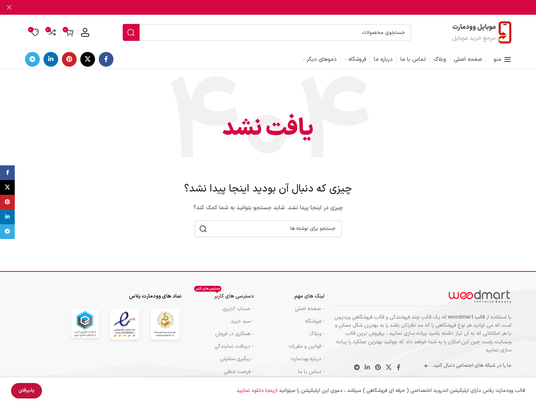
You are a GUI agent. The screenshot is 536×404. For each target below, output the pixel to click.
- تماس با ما (311, 372)
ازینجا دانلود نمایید (258, 390)
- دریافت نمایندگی (234, 346)
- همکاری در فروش (234, 334)
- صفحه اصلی (310, 309)
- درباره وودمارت (308, 359)
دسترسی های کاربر (225, 295)
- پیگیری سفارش (237, 359)
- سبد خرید (242, 321)
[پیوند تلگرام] (32, 59)
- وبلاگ (317, 334)
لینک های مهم (309, 296)
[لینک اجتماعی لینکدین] (50, 59)
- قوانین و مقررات (306, 346)
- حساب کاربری (238, 309)
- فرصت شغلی (239, 372)
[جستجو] (131, 32)
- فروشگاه (315, 321)
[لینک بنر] (268, 7)
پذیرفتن (26, 390)
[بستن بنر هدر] (9, 7)
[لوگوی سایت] (481, 32)
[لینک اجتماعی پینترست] (69, 59)
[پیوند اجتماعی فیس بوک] (106, 59)
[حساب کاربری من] (85, 32)
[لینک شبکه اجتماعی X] (87, 59)
